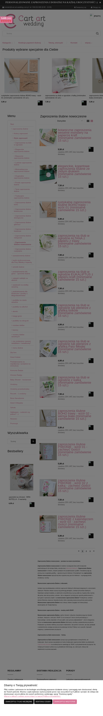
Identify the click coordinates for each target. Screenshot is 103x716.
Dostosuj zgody (43, 702)
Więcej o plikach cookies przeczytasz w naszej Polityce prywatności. (32, 696)
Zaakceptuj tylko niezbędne (19, 702)
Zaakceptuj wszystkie (64, 702)
